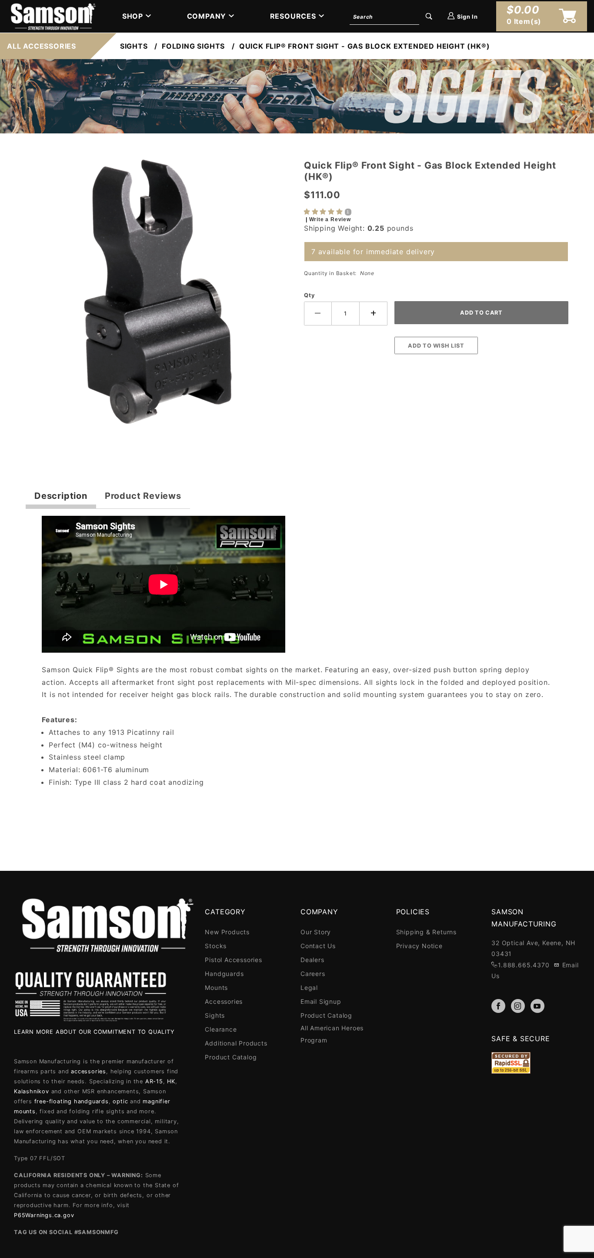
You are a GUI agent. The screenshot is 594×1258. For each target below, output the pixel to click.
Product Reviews (143, 496)
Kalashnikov (31, 1091)
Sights (215, 1015)
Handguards (224, 973)
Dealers (312, 959)
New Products (227, 932)
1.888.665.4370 (523, 965)
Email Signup (320, 1001)
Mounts (216, 987)
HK (171, 1081)
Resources (293, 16)
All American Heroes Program (332, 1034)
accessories (88, 1071)
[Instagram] (518, 1006)
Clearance (221, 1029)
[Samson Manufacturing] (52, 15)
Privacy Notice (419, 945)
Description (60, 496)
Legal (309, 987)
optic (120, 1101)
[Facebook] (498, 1006)
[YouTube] (537, 1006)
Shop (132, 16)
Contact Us (318, 945)
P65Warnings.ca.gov (44, 1215)
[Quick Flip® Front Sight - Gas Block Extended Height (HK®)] (158, 296)
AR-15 (154, 1081)
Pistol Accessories (233, 959)
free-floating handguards (71, 1101)
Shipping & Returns (426, 932)
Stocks (216, 945)
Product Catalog (231, 1057)
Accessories (224, 1001)
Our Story (315, 932)
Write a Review (330, 219)
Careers (312, 973)
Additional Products (236, 1043)
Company (207, 16)
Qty (309, 295)
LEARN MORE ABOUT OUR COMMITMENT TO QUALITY (94, 1032)
